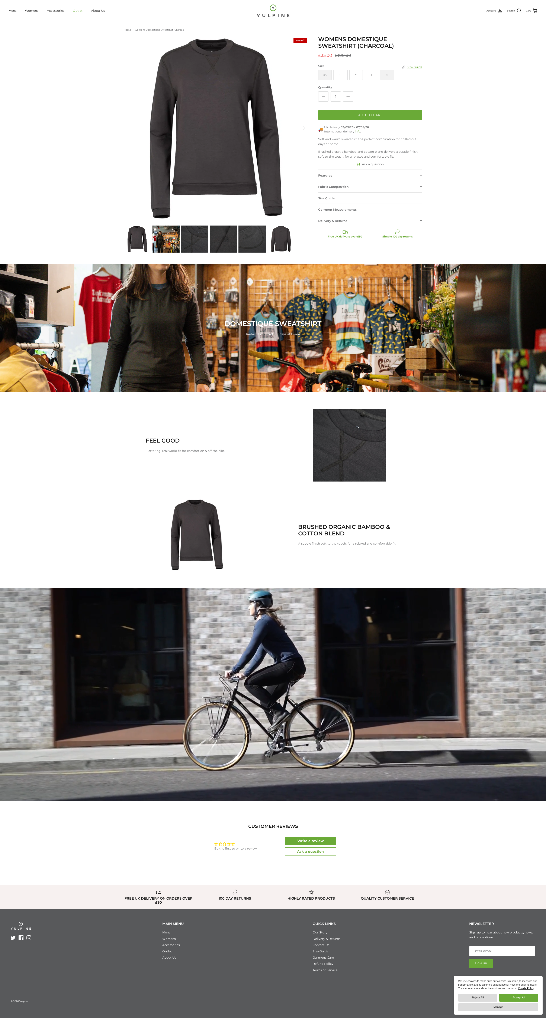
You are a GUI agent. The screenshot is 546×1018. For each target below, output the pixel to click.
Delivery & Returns (332, 221)
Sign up (481, 963)
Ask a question (373, 164)
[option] (216, 128)
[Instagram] (28, 937)
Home (127, 29)
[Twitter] (13, 937)
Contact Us (321, 945)
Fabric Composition (333, 187)
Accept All (519, 997)
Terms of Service (325, 970)
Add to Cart (370, 115)
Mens (12, 11)
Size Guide (326, 198)
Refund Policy (323, 964)
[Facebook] (21, 937)
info (357, 131)
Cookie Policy (526, 988)
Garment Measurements (337, 209)
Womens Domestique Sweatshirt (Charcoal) (160, 29)
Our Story (320, 932)
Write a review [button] (310, 841)
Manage (498, 1007)
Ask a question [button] (310, 852)
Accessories (55, 11)
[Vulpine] (273, 10)
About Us (98, 11)
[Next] (304, 128)
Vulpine (23, 1001)
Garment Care (323, 957)
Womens (31, 11)
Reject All (478, 997)
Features (325, 175)
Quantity (325, 87)
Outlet (78, 11)
